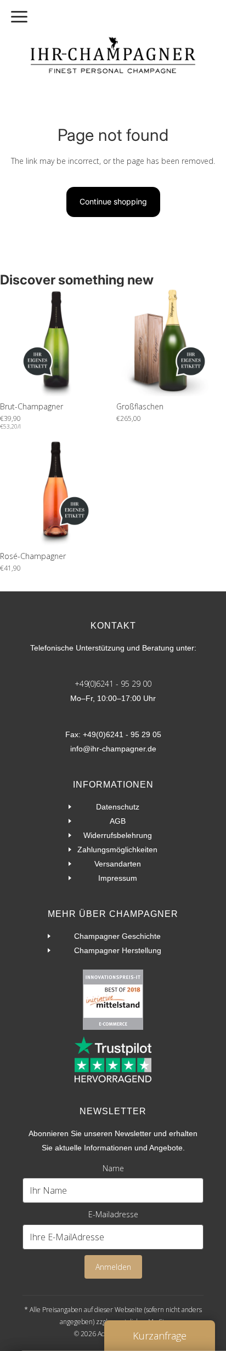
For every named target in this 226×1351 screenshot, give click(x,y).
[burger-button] (19, 16)
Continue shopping (113, 201)
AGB (118, 821)
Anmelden (113, 1267)
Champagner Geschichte (117, 936)
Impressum (117, 878)
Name (113, 1168)
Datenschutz (117, 806)
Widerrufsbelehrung (117, 835)
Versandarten (117, 863)
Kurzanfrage (160, 1335)
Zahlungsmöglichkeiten (117, 849)
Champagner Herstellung (117, 950)
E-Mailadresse (113, 1214)
